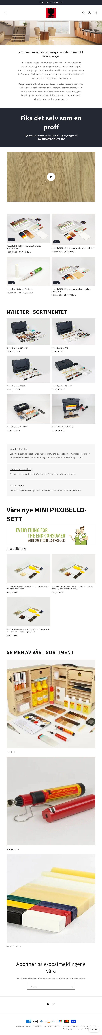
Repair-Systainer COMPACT (62, 386)
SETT (9, 751)
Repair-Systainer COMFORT (17, 348)
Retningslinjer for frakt (71, 1026)
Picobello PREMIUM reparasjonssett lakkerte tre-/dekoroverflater (24, 247)
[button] (5, 13)
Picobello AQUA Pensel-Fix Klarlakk (20, 289)
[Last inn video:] (51, 177)
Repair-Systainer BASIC (16, 386)
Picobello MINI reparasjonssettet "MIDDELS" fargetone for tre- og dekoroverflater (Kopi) (73, 587)
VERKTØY (11, 849)
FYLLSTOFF (13, 946)
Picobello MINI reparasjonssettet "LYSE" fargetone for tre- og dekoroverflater (27, 587)
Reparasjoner (17, 485)
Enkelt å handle (18, 448)
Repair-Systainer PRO (60, 348)
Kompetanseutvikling (21, 469)
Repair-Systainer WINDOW (17, 427)
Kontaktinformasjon (88, 1026)
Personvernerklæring (52, 1026)
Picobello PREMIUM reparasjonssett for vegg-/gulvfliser (73, 248)
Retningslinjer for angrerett (73, 1029)
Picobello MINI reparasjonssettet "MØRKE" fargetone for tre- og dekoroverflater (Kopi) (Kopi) (28, 631)
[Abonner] (72, 986)
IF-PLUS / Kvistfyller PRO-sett (63, 427)
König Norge (26, 1026)
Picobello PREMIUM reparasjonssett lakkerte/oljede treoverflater (71, 290)
